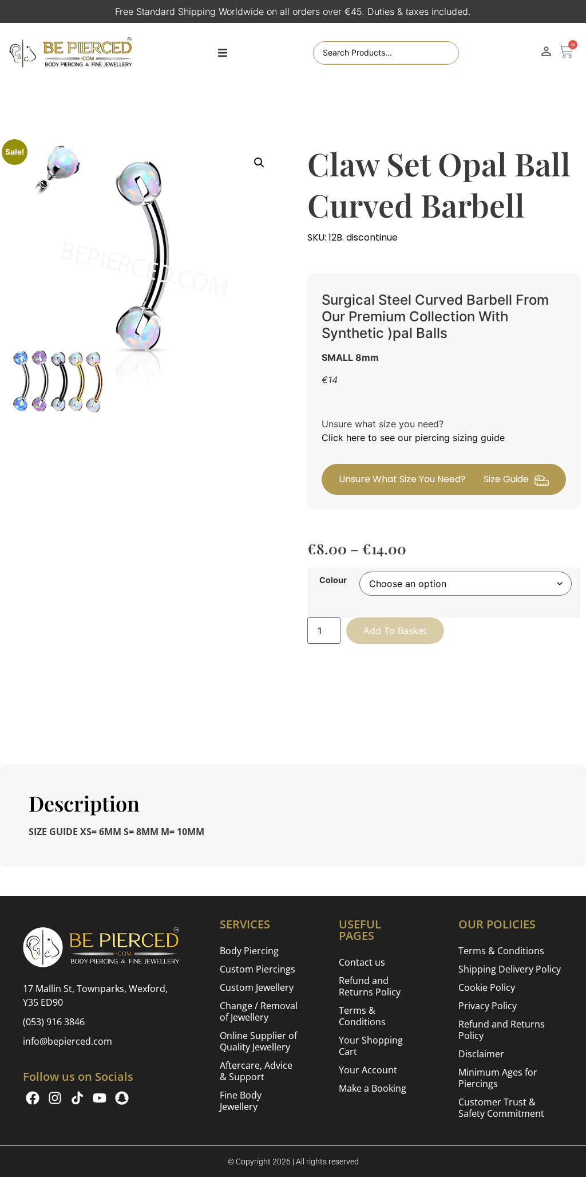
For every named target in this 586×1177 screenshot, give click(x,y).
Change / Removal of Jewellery (259, 1011)
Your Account (368, 1070)
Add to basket (395, 630)
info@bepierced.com (67, 1041)
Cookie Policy (486, 987)
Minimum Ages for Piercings (497, 1078)
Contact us (362, 962)
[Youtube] (99, 1098)
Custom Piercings (257, 969)
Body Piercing (249, 950)
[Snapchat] (122, 1098)
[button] (222, 53)
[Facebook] (32, 1098)
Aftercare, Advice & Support (256, 1071)
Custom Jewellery (257, 987)
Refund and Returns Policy (370, 986)
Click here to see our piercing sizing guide (413, 437)
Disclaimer (481, 1054)
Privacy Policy (487, 1005)
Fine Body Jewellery (241, 1101)
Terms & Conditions (362, 1016)
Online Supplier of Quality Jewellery (258, 1041)
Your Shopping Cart (371, 1046)
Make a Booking (372, 1088)
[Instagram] (55, 1098)
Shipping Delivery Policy (509, 969)
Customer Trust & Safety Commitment (501, 1108)
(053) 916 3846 (54, 1021)
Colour (333, 580)
